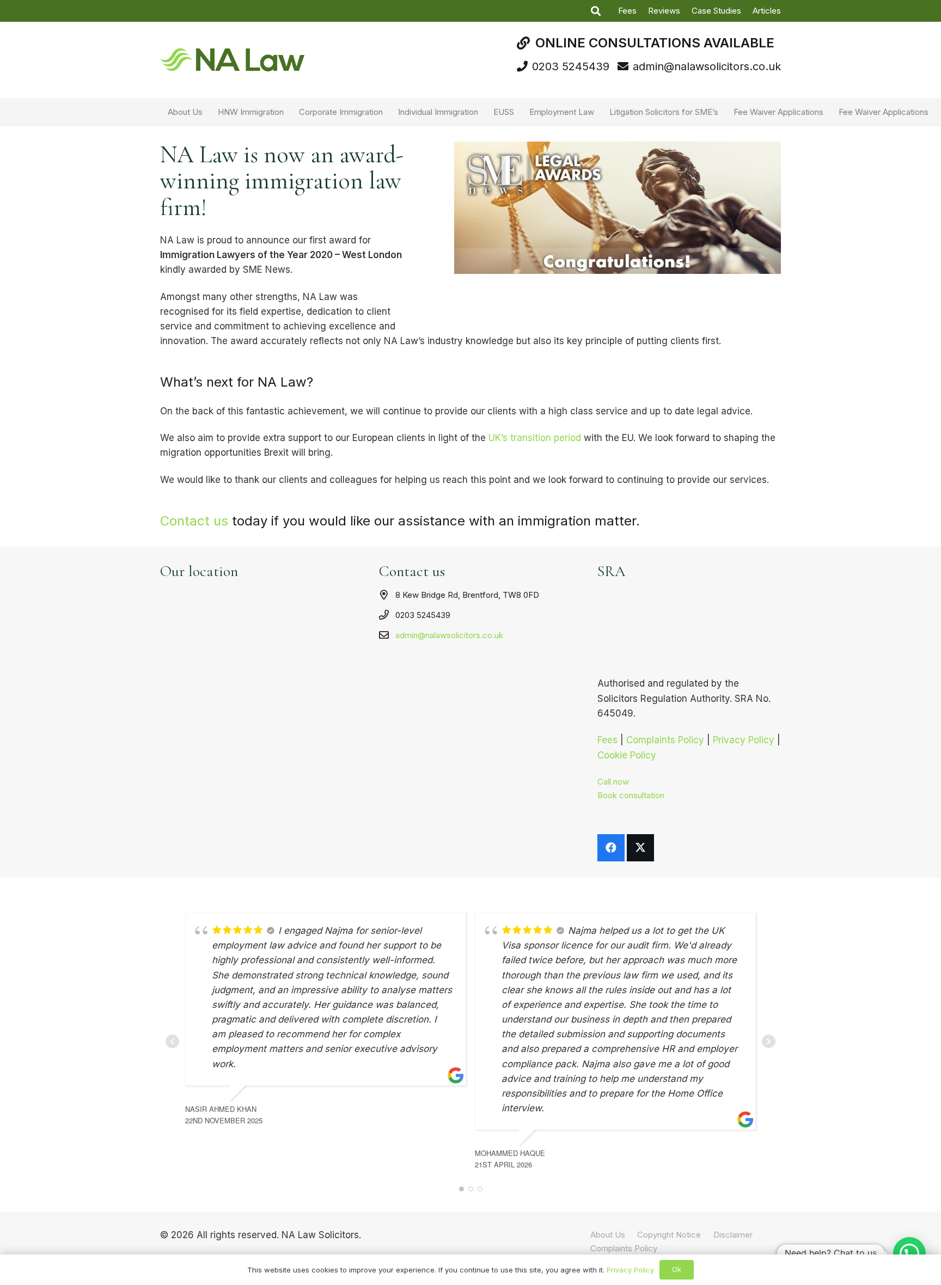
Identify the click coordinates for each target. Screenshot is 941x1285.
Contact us (194, 521)
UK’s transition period (534, 437)
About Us (607, 1234)
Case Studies (716, 10)
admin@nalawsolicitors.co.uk (449, 635)
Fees (627, 10)
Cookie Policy (626, 755)
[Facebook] (611, 847)
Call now (613, 781)
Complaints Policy (665, 740)
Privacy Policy (743, 740)
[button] (596, 11)
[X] (640, 847)
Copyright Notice (669, 1234)
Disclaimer (733, 1234)
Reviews (664, 10)
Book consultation (630, 795)
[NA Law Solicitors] (232, 60)
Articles (767, 10)
